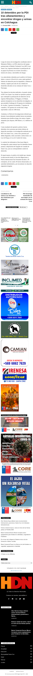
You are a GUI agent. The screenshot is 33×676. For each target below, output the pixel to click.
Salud (2, 657)
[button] (30, 2)
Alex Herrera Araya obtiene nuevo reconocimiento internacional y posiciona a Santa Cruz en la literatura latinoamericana (15, 523)
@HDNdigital (16, 571)
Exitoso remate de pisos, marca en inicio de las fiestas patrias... (21, 622)
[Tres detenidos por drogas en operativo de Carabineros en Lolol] (6, 213)
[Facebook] (9, 599)
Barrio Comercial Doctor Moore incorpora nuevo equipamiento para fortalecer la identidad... (21, 632)
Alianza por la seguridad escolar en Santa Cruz (16, 219)
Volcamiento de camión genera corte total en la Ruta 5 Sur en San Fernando (26, 220)
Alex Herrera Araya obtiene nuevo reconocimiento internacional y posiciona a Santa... (19, 613)
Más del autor (23, 207)
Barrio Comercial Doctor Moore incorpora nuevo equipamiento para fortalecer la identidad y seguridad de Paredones (16, 534)
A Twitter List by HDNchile (8, 554)
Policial (9, 9)
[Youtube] (24, 599)
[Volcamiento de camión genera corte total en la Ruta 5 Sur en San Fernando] (27, 213)
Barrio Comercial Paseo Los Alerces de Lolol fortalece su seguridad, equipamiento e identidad (16, 545)
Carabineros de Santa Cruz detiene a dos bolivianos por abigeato (8, 196)
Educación (4, 651)
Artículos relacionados (12, 207)
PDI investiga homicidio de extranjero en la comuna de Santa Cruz (26, 197)
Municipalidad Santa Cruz (7, 654)
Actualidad (4, 649)
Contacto (11, 671)
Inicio (2, 6)
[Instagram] (13, 599)
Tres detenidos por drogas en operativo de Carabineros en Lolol (6, 220)
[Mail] (17, 599)
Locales (3, 662)
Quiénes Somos (20, 671)
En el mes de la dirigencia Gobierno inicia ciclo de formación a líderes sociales (14, 540)
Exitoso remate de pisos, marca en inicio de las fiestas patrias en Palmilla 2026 (15, 528)
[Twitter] (20, 599)
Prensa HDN (6, 25)
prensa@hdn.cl (23, 595)
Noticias (4, 9)
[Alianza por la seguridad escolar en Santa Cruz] (16, 213)
